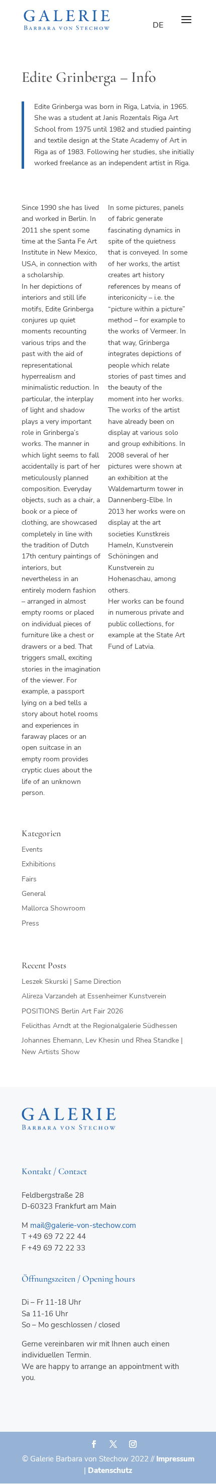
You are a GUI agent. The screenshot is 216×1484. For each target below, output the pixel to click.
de (158, 25)
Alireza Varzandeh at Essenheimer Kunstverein (94, 996)
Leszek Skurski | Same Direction (71, 981)
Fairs (29, 879)
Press (30, 923)
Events (32, 849)
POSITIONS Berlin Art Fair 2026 (72, 1011)
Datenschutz (110, 1470)
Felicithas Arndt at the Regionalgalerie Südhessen (99, 1026)
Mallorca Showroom (53, 908)
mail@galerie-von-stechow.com (83, 1225)
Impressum (175, 1459)
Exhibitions (39, 864)
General (34, 893)
